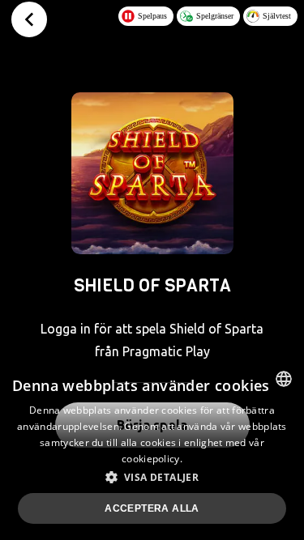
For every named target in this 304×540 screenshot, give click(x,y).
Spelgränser (214, 15)
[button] (152, 477)
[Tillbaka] (29, 19)
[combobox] (284, 379)
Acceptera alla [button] (152, 508)
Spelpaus (152, 15)
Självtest (277, 15)
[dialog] (152, 449)
